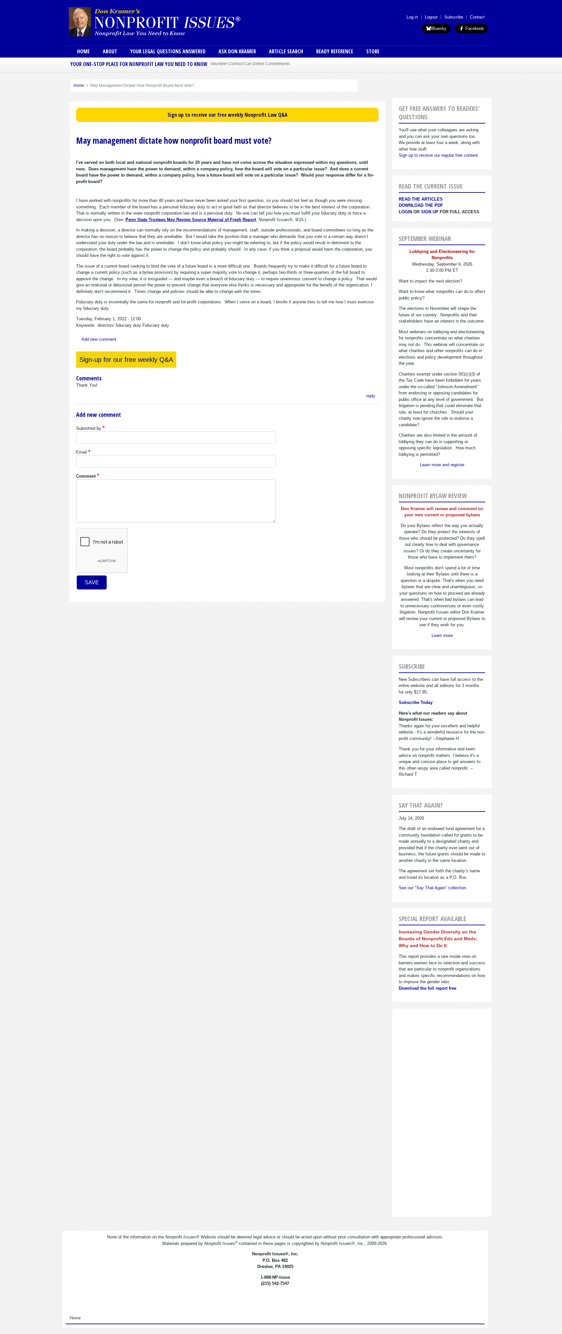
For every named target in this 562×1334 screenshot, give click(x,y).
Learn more (442, 635)
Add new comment (98, 339)
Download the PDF (421, 205)
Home (83, 51)
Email (81, 452)
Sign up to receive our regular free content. (439, 155)
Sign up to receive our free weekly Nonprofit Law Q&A (227, 114)
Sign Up (429, 211)
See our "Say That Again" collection (432, 887)
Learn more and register (442, 464)
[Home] (173, 21)
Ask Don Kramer (237, 51)
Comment (86, 476)
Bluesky (439, 28)
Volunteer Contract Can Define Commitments (250, 63)
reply (370, 395)
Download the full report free (427, 988)
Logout (431, 17)
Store (373, 51)
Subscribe (453, 17)
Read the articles (421, 199)
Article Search (286, 51)
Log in (412, 17)
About (110, 51)
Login (405, 211)
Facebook (474, 28)
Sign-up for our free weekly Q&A (126, 359)
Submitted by (88, 428)
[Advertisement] (442, 1112)
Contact (477, 17)
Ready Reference (334, 51)
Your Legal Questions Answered (168, 51)
